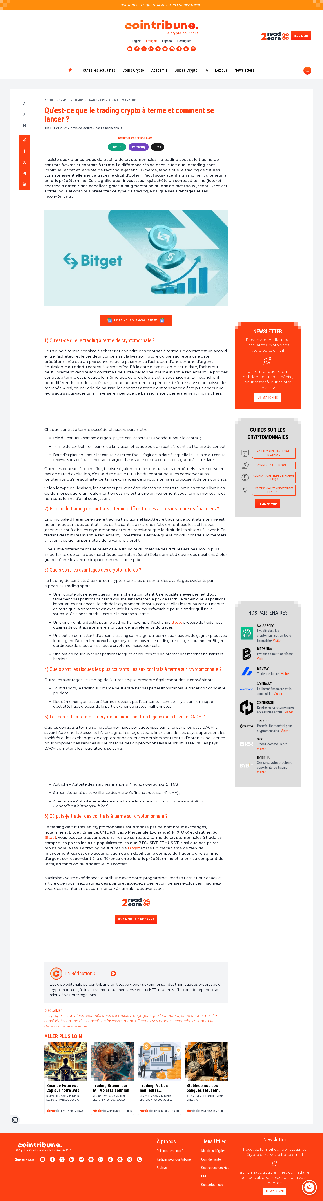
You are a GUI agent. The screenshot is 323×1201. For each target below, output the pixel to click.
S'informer (208, 1111)
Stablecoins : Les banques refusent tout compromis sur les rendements (204, 1088)
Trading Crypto (99, 100)
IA (206, 70)
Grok (157, 147)
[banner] (136, 411)
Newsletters (244, 70)
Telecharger (268, 503)
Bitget (176, 622)
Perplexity (138, 147)
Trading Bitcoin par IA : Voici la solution (111, 1088)
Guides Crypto (186, 70)
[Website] (114, 973)
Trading (82, 1111)
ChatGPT (117, 147)
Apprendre (67, 1111)
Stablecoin (225, 1111)
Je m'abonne (268, 397)
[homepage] (60, 70)
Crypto (64, 100)
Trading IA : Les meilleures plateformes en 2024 (158, 1088)
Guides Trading (125, 100)
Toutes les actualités (98, 70)
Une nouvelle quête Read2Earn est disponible (162, 5)
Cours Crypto (133, 70)
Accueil (50, 100)
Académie (159, 70)
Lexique (221, 70)
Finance (79, 100)
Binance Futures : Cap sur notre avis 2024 (63, 1088)
